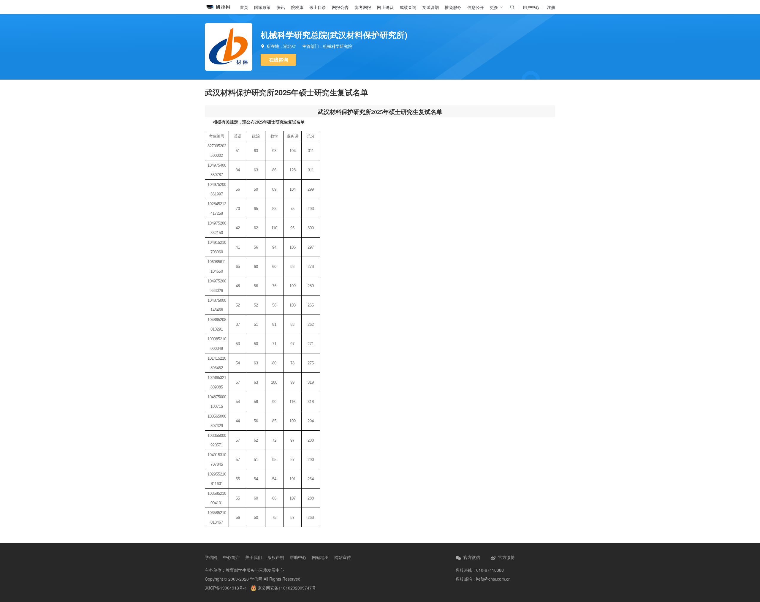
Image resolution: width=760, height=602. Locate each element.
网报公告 (340, 7)
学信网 (211, 557)
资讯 (281, 7)
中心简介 (231, 557)
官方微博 (506, 557)
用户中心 (531, 7)
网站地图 (320, 557)
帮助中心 (298, 557)
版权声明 (275, 557)
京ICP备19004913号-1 (226, 588)
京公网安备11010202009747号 (286, 588)
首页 (244, 7)
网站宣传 (342, 557)
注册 (551, 7)
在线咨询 (278, 59)
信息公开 (475, 7)
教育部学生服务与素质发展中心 (255, 570)
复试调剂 (430, 7)
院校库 (297, 7)
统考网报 (362, 7)
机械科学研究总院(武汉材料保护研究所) (334, 35)
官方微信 (471, 557)
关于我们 (253, 557)
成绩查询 (408, 7)
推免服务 (453, 7)
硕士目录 (317, 7)
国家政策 (262, 7)
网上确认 (385, 7)
